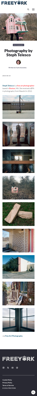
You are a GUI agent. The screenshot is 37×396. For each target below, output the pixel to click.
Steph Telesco (8, 85)
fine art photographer (25, 85)
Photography (18, 45)
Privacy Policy (7, 383)
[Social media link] (3, 368)
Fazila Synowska (21, 67)
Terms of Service (8, 385)
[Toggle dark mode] (33, 392)
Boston (12, 88)
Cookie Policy (7, 380)
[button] (28, 9)
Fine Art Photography (14, 336)
